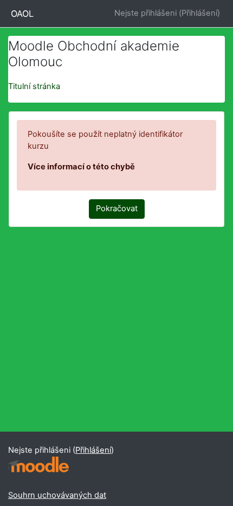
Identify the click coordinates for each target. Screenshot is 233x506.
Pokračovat (117, 208)
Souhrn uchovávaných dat (57, 495)
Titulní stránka (34, 86)
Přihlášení (199, 13)
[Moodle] (38, 464)
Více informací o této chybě (81, 167)
